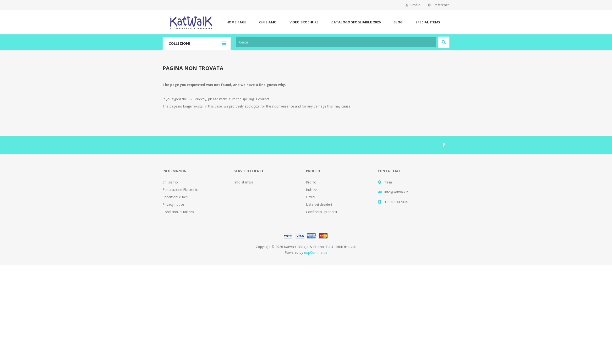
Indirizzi (311, 189)
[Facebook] (444, 145)
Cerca (443, 42)
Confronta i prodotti (321, 212)
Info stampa (243, 182)
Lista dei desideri (319, 204)
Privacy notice (173, 204)
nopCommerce (315, 252)
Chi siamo (170, 182)
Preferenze (440, 5)
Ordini (310, 197)
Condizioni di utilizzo (178, 212)
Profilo (415, 5)
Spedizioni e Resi (175, 197)
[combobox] (336, 42)
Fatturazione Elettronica (181, 189)
